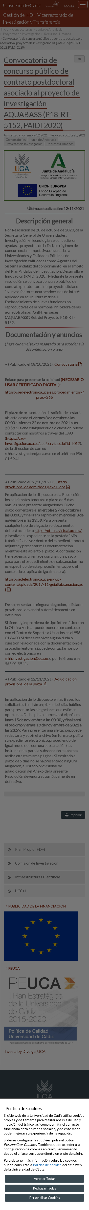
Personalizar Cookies (44, 1198)
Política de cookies (47, 1165)
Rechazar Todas (44, 1188)
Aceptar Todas (44, 1179)
